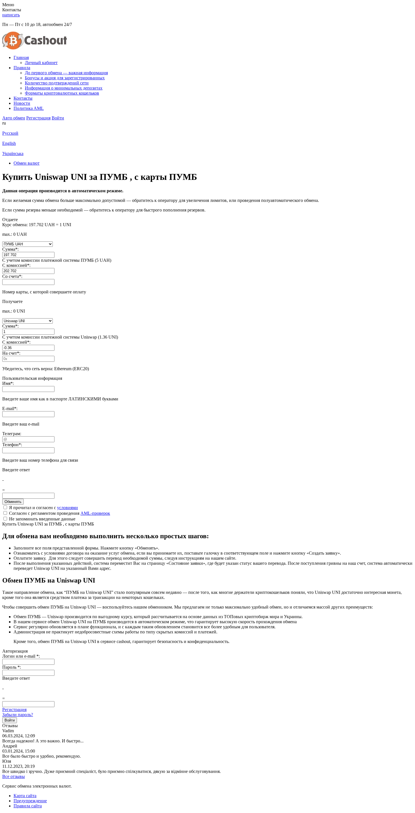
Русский (10, 133)
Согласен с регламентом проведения (59, 513)
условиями (67, 507)
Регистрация (14, 709)
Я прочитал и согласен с (43, 507)
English (9, 143)
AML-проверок (95, 513)
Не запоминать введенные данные (41, 518)
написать (11, 14)
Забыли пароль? (17, 714)
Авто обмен (13, 117)
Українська (12, 153)
